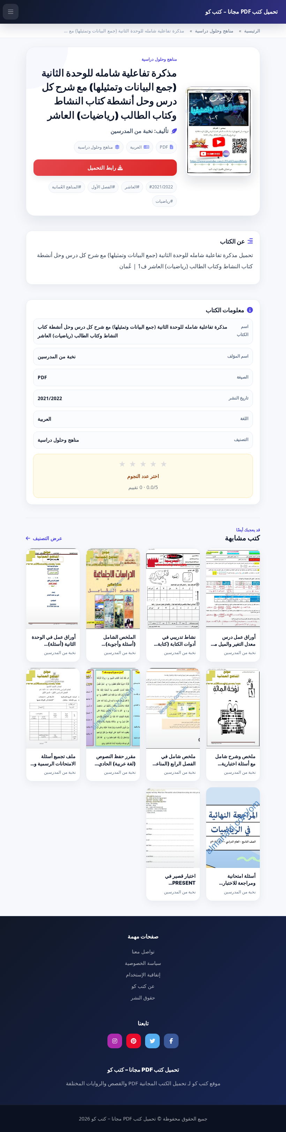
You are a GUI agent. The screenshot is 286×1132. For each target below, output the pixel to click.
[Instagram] (114, 1041)
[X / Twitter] (152, 1041)
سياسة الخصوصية (143, 963)
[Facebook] (171, 1041)
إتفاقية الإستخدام (143, 974)
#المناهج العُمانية (66, 187)
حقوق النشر (143, 997)
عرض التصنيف (46, 538)
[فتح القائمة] (10, 12)
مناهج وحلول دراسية (214, 31)
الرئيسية (252, 31)
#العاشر (132, 187)
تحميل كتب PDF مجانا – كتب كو (241, 11)
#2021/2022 (161, 187)
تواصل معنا (143, 951)
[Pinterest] (133, 1041)
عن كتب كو (143, 986)
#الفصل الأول (103, 187)
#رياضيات (164, 201)
